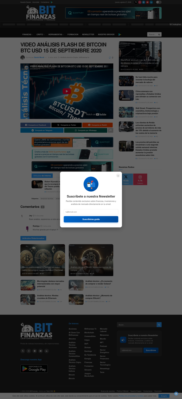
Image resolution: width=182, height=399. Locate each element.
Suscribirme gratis (91, 219)
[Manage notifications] (176, 394)
